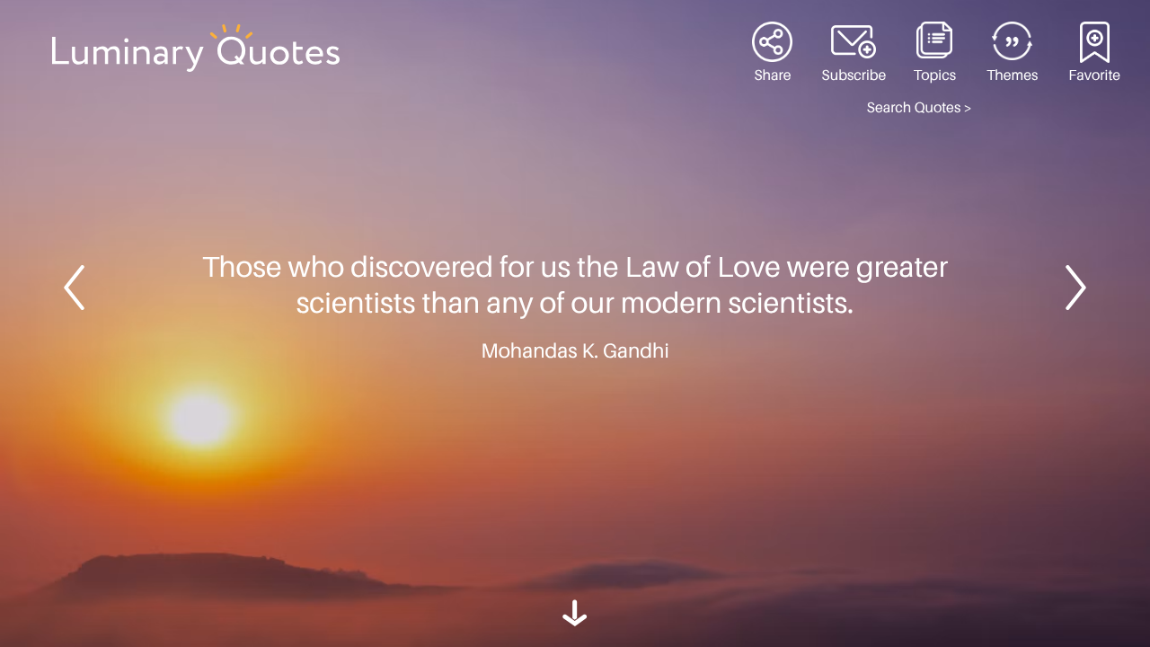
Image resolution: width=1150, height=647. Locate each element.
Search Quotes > (919, 108)
